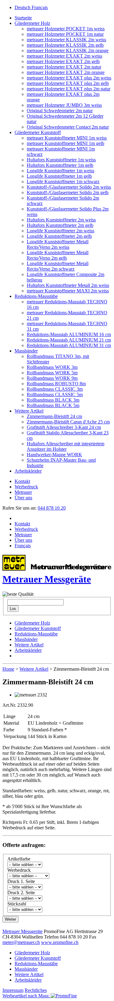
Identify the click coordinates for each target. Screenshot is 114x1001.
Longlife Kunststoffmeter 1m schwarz (63, 181)
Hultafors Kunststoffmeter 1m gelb (60, 165)
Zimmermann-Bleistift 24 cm (54, 416)
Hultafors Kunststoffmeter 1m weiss (61, 159)
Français (40, 7)
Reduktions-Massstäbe (36, 296)
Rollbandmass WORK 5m (52, 372)
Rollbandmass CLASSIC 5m (55, 394)
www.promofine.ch (59, 942)
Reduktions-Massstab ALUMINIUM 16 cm (69, 334)
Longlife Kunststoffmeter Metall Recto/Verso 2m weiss (57, 244)
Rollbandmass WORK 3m (52, 367)
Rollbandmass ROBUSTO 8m (56, 383)
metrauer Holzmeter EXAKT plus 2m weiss (69, 77)
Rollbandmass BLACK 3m (53, 400)
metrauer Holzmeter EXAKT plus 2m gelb (68, 83)
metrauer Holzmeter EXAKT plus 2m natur (68, 88)
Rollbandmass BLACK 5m (53, 405)
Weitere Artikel (29, 410)
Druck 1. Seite (21, 881)
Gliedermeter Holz (32, 23)
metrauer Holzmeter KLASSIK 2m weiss (66, 39)
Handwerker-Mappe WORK (54, 454)
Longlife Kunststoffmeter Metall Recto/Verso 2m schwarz (57, 266)
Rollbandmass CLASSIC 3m (55, 389)
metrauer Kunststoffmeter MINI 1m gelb (65, 143)
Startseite (23, 17)
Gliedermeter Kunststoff (38, 132)
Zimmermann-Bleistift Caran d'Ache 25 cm (68, 421)
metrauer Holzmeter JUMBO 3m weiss (64, 105)
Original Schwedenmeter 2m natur (60, 110)
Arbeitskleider (28, 471)
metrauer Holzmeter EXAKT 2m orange (66, 72)
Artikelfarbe (18, 858)
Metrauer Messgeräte (22, 931)
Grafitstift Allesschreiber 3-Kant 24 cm (64, 427)
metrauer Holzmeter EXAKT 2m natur (64, 66)
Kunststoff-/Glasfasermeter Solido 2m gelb (68, 192)
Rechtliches (36, 990)
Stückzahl (16, 903)
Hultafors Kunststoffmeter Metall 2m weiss (68, 285)
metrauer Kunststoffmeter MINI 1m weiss (67, 137)
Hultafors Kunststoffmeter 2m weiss (61, 219)
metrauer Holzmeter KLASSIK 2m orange (68, 50)
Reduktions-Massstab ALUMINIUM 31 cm (69, 345)
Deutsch (23, 7)
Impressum (12, 990)
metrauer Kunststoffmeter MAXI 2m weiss (68, 290)
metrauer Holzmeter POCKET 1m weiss (66, 28)
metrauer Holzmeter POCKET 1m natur (65, 34)
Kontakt (22, 481)
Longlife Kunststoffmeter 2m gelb (59, 236)
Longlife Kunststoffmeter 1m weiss (60, 170)
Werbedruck (26, 486)
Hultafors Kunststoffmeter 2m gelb (60, 225)
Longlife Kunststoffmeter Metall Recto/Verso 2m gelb (57, 255)
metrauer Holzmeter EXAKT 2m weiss (64, 56)
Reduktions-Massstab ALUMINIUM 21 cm (69, 339)
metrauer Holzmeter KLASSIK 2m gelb (65, 45)
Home (8, 669)
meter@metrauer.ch (21, 942)
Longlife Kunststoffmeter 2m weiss (60, 230)
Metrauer (23, 492)
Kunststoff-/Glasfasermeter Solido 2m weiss (69, 187)
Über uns (23, 497)
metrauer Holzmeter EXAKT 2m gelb (63, 61)
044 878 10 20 (52, 508)
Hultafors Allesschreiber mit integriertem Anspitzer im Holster (65, 446)
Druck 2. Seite (21, 892)
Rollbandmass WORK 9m (52, 378)
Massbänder (26, 350)
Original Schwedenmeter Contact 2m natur (68, 127)
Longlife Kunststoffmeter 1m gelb (59, 176)
